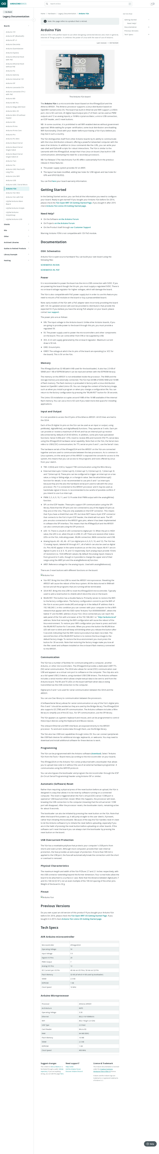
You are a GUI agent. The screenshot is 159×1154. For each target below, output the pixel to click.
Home (44, 13)
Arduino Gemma (12, 75)
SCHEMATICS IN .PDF (50, 270)
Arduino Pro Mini (12, 139)
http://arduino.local (107, 617)
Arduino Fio (10, 71)
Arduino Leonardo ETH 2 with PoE (15, 93)
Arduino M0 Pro (12, 103)
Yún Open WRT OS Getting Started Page (74, 203)
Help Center (70, 1067)
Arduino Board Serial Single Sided (14, 148)
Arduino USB (11, 180)
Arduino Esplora (12, 53)
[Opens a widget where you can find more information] (150, 1144)
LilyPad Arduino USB (14, 219)
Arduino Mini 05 (12, 111)
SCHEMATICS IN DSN (50, 265)
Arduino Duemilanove (14, 48)
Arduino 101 (11, 32)
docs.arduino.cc (56, 1067)
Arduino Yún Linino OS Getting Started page (66, 206)
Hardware (52, 13)
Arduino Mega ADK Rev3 (15, 107)
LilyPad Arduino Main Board (14, 202)
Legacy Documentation (68, 13)
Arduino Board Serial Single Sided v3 (14, 155)
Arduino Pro (10, 134)
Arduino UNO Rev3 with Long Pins (15, 170)
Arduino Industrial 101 (15, 79)
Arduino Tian (11, 161)
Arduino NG (10, 122)
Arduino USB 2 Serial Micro (16, 184)
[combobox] (88, 4)
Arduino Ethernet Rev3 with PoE (15, 58)
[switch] (153, 4)
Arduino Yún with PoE (14, 197)
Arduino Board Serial (14, 143)
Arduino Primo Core (14, 130)
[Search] (47, 4)
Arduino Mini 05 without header (15, 116)
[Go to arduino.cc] (3, 3)
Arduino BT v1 (11, 40)
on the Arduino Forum (69, 219)
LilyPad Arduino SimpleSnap (12, 213)
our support (53, 312)
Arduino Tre (10, 165)
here (54, 181)
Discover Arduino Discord (74, 1071)
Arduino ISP (10, 83)
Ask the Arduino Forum (73, 1069)
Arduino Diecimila (13, 44)
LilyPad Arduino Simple (15, 208)
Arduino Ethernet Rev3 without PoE (15, 65)
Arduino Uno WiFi (13, 176)
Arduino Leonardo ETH (15, 87)
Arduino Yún (11, 189)
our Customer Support (80, 227)
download (96, 753)
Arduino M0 (10, 98)
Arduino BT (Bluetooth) (15, 36)
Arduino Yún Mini (13, 193)
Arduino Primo (11, 126)
